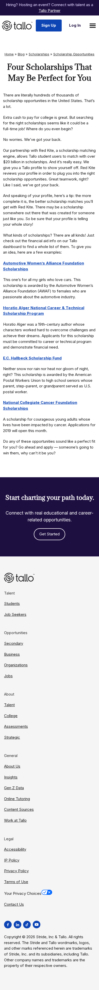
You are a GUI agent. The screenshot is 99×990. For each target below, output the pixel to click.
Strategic (12, 737)
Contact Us (14, 904)
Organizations (16, 665)
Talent (9, 704)
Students (12, 603)
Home (9, 54)
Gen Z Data (14, 787)
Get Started (49, 534)
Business (12, 654)
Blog (21, 54)
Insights (11, 777)
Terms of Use (16, 881)
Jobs (8, 675)
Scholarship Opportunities (73, 54)
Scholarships (39, 54)
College (11, 715)
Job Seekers (15, 614)
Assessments (16, 726)
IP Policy (11, 860)
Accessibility (15, 849)
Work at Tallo (15, 820)
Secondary (13, 643)
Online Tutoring (17, 798)
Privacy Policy (16, 870)
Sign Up (48, 25)
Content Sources (19, 809)
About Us (12, 766)
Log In (75, 25)
